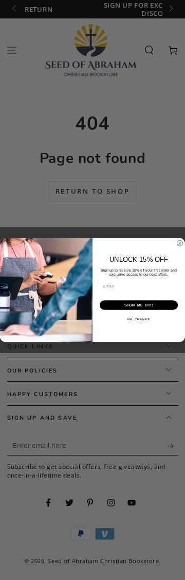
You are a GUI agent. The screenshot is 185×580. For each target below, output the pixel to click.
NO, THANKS (138, 319)
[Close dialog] (179, 243)
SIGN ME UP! (138, 305)
